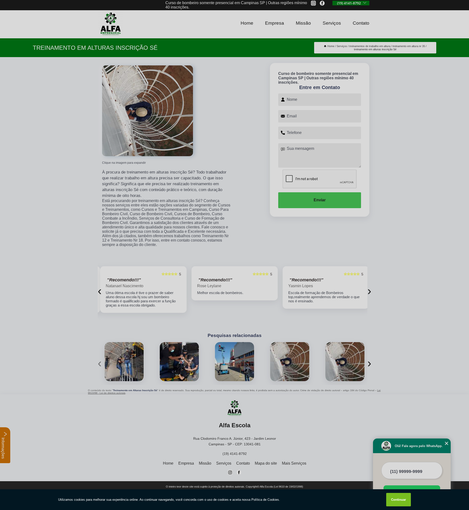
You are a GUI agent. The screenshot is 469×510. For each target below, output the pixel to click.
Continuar (398, 499)
